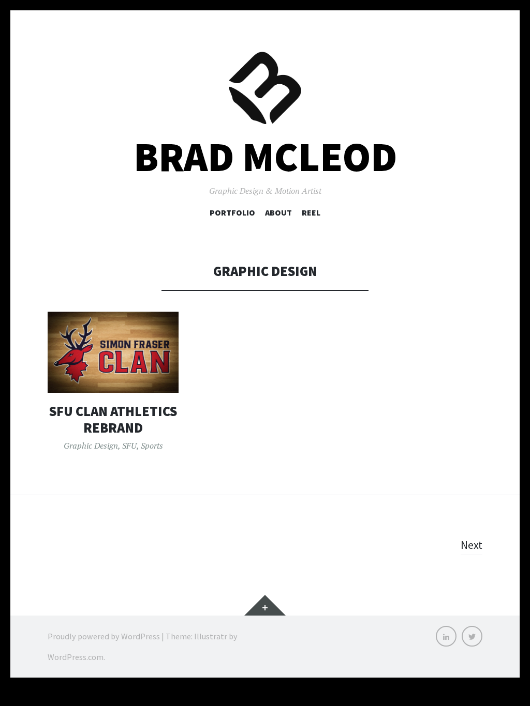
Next (471, 545)
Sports (152, 445)
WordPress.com (76, 657)
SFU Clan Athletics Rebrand (113, 419)
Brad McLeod (265, 156)
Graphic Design (91, 445)
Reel (311, 212)
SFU (129, 445)
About (278, 212)
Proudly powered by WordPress (104, 636)
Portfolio (232, 212)
